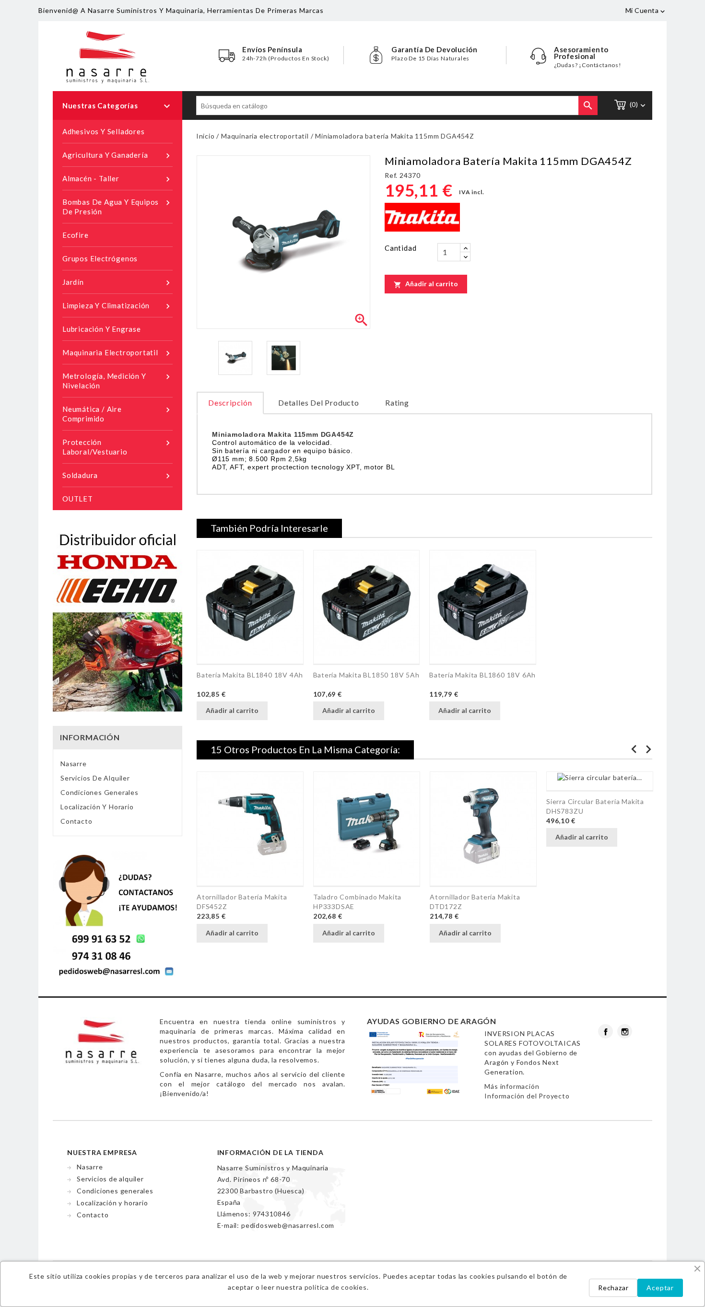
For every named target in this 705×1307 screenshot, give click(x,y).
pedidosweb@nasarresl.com (287, 1225)
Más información (511, 1086)
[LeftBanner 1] (117, 620)
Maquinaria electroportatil (117, 353)
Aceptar (660, 1288)
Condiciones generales (99, 792)
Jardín (117, 283)
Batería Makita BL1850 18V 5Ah (366, 675)
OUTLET (77, 498)
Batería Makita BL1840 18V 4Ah (250, 675)
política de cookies (336, 1287)
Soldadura (117, 476)
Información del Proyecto (526, 1096)
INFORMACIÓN (90, 737)
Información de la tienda (270, 1152)
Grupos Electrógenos (100, 258)
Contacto (76, 821)
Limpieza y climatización (117, 306)
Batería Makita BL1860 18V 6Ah (482, 675)
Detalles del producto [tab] (318, 402)
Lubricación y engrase (101, 329)
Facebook (605, 1031)
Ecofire (75, 235)
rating (397, 402)
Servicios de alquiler (95, 778)
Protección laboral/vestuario (117, 447)
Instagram (625, 1031)
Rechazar (613, 1288)
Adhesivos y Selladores (103, 131)
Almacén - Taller (117, 179)
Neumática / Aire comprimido (117, 414)
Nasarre (73, 763)
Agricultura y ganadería (117, 156)
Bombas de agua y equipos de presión (117, 207)
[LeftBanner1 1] (117, 914)
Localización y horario (97, 807)
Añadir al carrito (426, 284)
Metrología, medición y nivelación (117, 381)
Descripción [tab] (230, 402)
